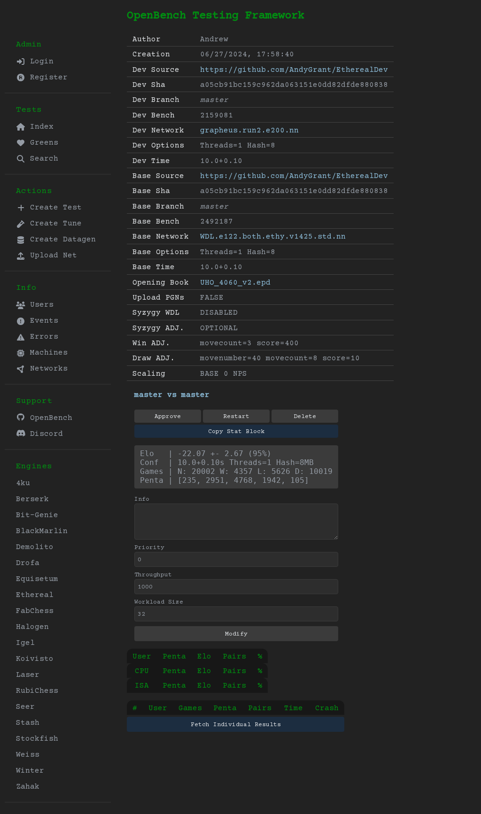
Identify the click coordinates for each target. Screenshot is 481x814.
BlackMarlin (42, 531)
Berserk (32, 499)
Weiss (27, 755)
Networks (46, 368)
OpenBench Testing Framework (215, 15)
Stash (27, 723)
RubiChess (37, 691)
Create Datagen (60, 239)
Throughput (153, 575)
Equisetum (37, 579)
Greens (41, 143)
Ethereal (35, 595)
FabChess (35, 611)
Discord (44, 434)
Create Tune (53, 223)
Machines (46, 353)
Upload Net (51, 255)
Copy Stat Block (236, 431)
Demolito (35, 547)
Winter (30, 771)
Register (46, 77)
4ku (23, 483)
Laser (27, 675)
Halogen (32, 627)
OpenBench (48, 418)
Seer (25, 707)
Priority (149, 547)
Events (41, 321)
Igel (25, 643)
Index (39, 127)
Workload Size (158, 602)
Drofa (27, 563)
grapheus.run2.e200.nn (249, 130)
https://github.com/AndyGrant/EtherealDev (294, 70)
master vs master (171, 395)
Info (141, 499)
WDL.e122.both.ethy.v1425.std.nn (273, 237)
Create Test (53, 207)
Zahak (27, 787)
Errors (41, 337)
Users (39, 305)
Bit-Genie (37, 515)
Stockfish (37, 739)
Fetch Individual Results (236, 724)
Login (39, 61)
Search (41, 159)
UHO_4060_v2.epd (235, 283)
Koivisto (35, 659)
